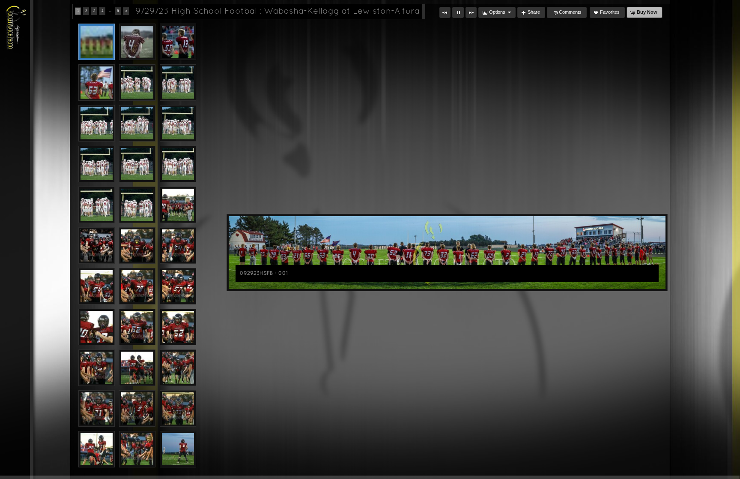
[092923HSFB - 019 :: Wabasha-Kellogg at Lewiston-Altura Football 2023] (97, 286)
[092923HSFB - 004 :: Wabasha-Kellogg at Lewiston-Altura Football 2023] (97, 82)
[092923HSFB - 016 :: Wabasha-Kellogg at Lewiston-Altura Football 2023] (97, 245)
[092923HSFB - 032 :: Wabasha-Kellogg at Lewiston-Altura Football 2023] (137, 449)
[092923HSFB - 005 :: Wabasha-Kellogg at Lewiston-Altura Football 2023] (137, 82)
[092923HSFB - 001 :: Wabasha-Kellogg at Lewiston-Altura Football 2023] (97, 42)
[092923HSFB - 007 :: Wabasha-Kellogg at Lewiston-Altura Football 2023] (97, 123)
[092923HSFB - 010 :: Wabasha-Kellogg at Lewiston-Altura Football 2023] (97, 164)
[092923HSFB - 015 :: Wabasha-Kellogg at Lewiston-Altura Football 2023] (178, 205)
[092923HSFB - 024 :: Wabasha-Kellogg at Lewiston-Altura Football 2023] (178, 327)
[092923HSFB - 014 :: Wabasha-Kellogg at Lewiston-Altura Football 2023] (137, 205)
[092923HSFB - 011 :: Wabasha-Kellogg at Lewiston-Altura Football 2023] (137, 164)
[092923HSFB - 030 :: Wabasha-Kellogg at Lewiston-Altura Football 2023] (178, 408)
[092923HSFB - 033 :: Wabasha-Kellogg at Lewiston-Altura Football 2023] (178, 449)
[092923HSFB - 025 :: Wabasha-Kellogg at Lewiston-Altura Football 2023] (97, 368)
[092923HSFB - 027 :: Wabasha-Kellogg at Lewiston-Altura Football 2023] (178, 368)
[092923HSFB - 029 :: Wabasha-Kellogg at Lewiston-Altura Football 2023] (137, 408)
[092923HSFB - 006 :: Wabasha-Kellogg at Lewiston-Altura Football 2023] (178, 82)
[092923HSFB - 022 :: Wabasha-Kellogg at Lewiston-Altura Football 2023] (97, 327)
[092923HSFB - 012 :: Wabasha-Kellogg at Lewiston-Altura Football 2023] (178, 164)
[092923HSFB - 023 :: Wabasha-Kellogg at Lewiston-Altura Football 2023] (137, 327)
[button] (445, 12)
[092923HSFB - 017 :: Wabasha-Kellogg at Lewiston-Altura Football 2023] (137, 245)
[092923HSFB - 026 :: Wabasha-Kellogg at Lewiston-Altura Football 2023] (137, 368)
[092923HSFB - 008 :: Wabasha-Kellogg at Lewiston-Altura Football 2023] (137, 123)
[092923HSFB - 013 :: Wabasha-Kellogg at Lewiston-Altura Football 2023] (97, 205)
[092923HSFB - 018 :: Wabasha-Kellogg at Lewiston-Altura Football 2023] (178, 245)
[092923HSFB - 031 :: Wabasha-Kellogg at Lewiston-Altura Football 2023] (97, 449)
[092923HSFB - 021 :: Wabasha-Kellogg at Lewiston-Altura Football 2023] (178, 286)
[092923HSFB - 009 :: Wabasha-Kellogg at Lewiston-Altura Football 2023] (178, 123)
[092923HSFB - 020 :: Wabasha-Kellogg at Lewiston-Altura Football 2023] (137, 286)
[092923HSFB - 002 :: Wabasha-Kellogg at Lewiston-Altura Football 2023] (137, 42)
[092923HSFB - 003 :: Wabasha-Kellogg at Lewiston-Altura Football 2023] (178, 42)
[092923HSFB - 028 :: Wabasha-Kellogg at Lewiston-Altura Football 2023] (97, 408)
